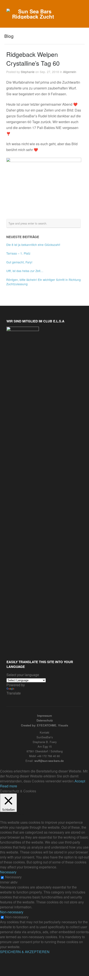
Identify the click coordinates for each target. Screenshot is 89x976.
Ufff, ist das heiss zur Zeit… (24, 271)
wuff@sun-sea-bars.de (49, 761)
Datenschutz (45, 720)
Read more (8, 785)
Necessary (13, 876)
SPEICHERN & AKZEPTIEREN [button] (24, 951)
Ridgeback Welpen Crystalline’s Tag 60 (33, 58)
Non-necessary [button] (11, 911)
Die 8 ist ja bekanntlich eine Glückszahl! (33, 244)
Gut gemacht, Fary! (19, 262)
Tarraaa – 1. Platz (18, 253)
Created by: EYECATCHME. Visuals (44, 725)
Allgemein (69, 72)
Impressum (44, 716)
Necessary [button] (8, 871)
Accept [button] (80, 781)
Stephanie (28, 72)
